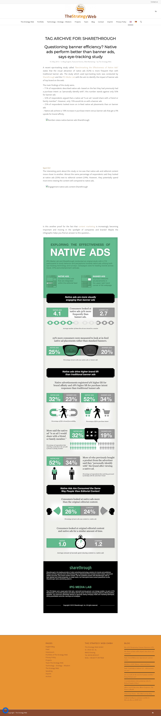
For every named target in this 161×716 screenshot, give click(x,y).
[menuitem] (154, 2)
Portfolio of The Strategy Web (57, 655)
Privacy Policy (51, 657)
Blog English (67, 62)
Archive (48, 676)
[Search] (140, 22)
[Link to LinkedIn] (156, 11)
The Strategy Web (105, 62)
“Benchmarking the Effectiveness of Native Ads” (96, 67)
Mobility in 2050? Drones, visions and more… (137, 664)
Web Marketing (89, 62)
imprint (48, 674)
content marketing (87, 226)
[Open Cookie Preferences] (6, 713)
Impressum (50, 652)
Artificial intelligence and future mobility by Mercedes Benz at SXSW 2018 (137, 699)
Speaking (49, 671)
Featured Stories (78, 62)
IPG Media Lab (68, 77)
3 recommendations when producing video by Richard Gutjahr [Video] (137, 682)
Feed (47, 649)
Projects (49, 660)
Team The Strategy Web (54, 663)
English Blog (50, 647)
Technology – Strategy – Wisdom (58, 665)
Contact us (154, 2)
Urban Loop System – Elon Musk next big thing (138, 694)
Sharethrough (49, 77)
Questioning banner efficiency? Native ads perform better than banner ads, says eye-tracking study (80, 51)
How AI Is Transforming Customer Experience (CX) (139, 647)
